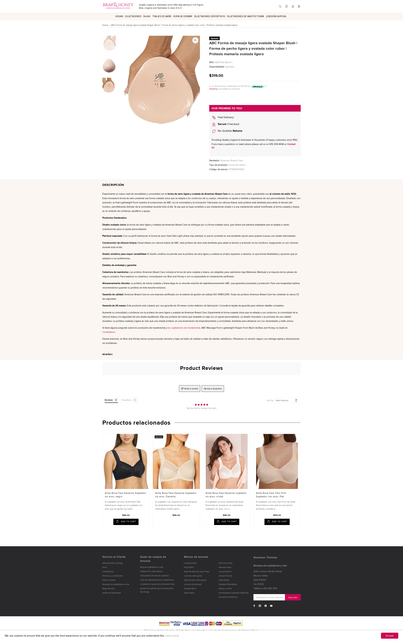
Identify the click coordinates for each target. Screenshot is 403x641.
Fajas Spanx (189, 592)
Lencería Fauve (225, 575)
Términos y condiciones (112, 575)
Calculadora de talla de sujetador (154, 575)
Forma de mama (236, 165)
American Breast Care (232, 160)
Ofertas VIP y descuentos (151, 571)
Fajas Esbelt (224, 580)
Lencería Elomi (225, 571)
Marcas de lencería (196, 557)
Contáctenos (108, 571)
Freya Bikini (189, 567)
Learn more (172, 636)
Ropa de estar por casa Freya (196, 571)
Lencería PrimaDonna (228, 597)
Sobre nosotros (109, 580)
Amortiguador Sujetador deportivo (233, 592)
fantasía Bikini (190, 588)
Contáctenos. (109, 332)
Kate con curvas (226, 563)
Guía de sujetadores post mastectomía (157, 579)
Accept (390, 635)
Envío (104, 567)
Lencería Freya (190, 563)
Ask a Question (214, 388)
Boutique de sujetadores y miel (115, 584)
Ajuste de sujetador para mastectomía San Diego (156, 590)
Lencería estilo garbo (193, 575)
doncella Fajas (225, 567)
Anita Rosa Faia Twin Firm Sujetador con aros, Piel (271, 494)
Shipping (213, 88)
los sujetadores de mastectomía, (184, 327)
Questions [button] (127, 399)
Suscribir (292, 597)
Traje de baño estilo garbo (195, 580)
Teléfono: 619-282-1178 (265, 588)
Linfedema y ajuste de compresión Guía (157, 584)
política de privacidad (111, 592)
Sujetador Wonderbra (228, 584)
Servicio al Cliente (114, 557)
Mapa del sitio (108, 588)
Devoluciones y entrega (112, 563)
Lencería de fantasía (193, 584)
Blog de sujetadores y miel (151, 567)
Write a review (191, 388)
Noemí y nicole (225, 588)
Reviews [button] (109, 399)
